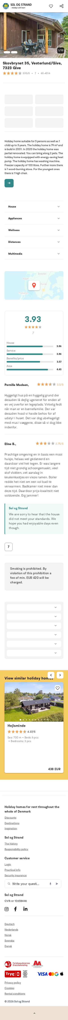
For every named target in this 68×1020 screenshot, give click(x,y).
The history (11, 844)
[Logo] (16, 6)
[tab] (20, 720)
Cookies (9, 988)
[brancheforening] (18, 967)
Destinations (12, 823)
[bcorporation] (26, 977)
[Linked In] (27, 909)
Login (8, 864)
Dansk (8, 946)
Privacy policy (13, 982)
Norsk (8, 935)
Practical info (12, 870)
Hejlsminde (17, 725)
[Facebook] (18, 909)
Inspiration (11, 828)
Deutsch (10, 924)
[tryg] (14, 977)
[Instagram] (9, 909)
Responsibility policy (16, 849)
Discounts (10, 818)
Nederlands (11, 929)
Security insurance (16, 875)
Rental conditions (15, 993)
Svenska (9, 940)
